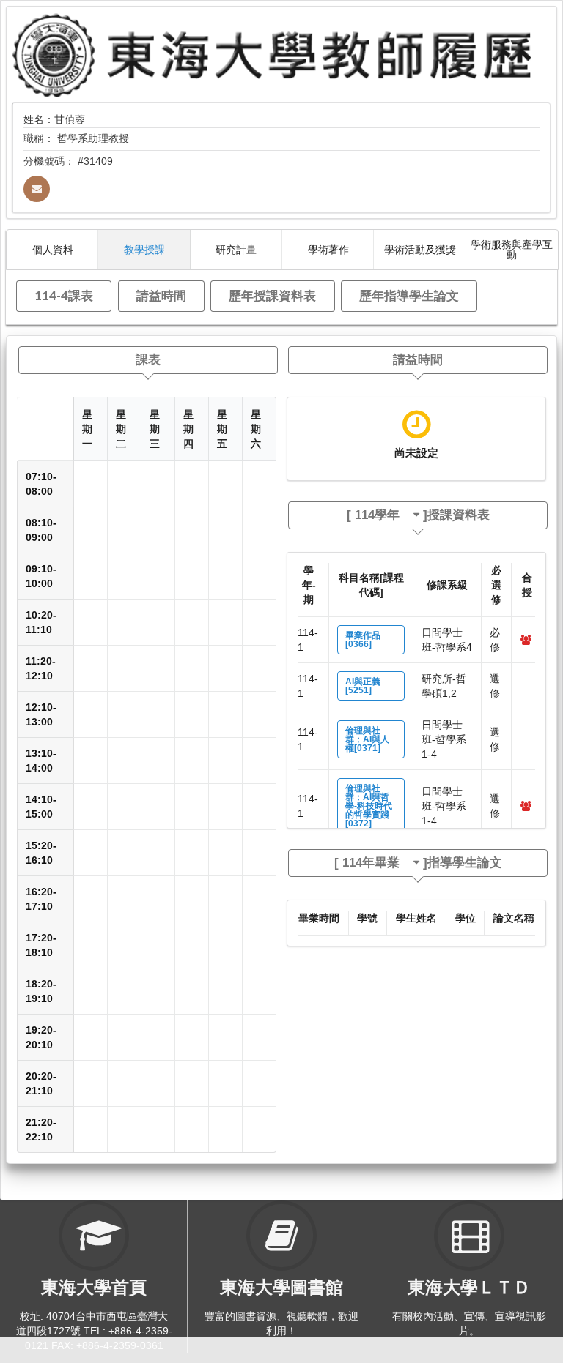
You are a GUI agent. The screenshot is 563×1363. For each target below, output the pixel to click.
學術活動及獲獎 (420, 249)
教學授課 (144, 249)
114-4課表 (63, 295)
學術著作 (328, 249)
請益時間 (161, 295)
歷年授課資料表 (272, 295)
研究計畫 (236, 249)
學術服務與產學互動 (512, 249)
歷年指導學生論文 (409, 295)
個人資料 (52, 249)
